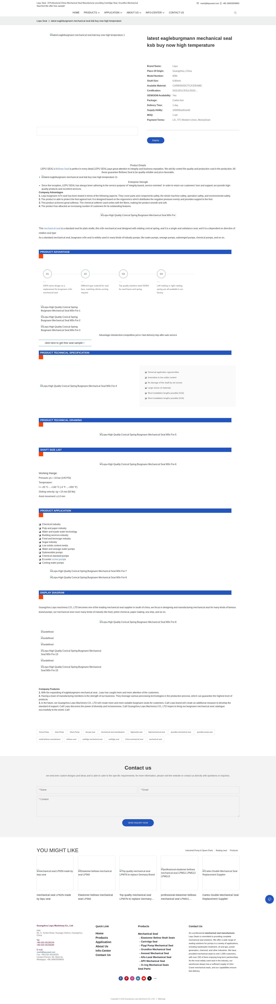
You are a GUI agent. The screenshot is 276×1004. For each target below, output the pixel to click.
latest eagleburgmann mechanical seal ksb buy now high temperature (86, 21)
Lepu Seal (42, 21)
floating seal (221, 850)
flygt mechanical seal (156, 732)
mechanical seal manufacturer (113, 732)
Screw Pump (44, 732)
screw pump (58, 559)
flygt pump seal (136, 732)
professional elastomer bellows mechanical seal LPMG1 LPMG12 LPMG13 (178, 897)
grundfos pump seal (205, 732)
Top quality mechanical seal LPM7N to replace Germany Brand (135, 897)
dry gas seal (90, 732)
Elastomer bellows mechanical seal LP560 (95, 897)
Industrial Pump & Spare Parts (199, 850)
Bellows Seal (62, 169)
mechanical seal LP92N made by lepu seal (54, 897)
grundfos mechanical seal (181, 732)
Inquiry (155, 140)
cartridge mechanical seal (92, 739)
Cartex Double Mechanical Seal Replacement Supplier (220, 897)
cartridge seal (114, 739)
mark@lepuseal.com (46, 952)
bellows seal (71, 739)
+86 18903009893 (231, 3)
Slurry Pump (74, 732)
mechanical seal (52, 228)
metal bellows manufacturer (50, 739)
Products (234, 850)
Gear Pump (59, 732)
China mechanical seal (134, 739)
